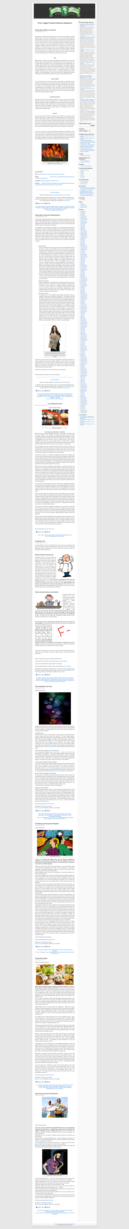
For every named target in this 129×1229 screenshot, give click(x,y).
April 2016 (83, 332)
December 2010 (84, 400)
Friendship (37, 207)
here (39, 663)
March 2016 (83, 333)
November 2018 (84, 296)
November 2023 (84, 246)
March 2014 (83, 355)
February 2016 (84, 334)
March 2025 (83, 229)
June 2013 (83, 366)
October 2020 (83, 281)
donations (45, 395)
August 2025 (83, 223)
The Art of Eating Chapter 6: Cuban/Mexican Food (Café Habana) (87, 141)
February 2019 (84, 293)
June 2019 (83, 288)
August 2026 (83, 211)
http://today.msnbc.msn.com (52, 771)
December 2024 (84, 233)
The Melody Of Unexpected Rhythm (47, 823)
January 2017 (83, 321)
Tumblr (66, 199)
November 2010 (84, 401)
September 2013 (84, 363)
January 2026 (83, 217)
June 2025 (83, 225)
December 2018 (84, 295)
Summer (69, 815)
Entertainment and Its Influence (87, 195)
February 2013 (84, 369)
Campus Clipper (42, 206)
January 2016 (83, 335)
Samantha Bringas (54, 192)
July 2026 (83, 212)
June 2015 (83, 343)
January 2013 (83, 370)
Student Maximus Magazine (55, 209)
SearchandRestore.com (40, 1142)
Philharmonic (41, 815)
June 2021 (83, 272)
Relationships (67, 207)
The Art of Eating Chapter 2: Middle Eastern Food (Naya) (87, 151)
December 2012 (84, 371)
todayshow (58, 816)
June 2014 (83, 353)
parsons (61, 207)
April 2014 (83, 354)
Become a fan (38, 807)
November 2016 (84, 323)
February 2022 (84, 265)
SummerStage (52, 816)
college (48, 206)
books (43, 677)
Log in (82, 203)
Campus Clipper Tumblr (85, 155)
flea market (65, 813)
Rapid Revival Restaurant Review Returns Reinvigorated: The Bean (87, 146)
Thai (66, 1086)
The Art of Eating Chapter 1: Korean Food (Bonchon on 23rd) (87, 143)
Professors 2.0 (40, 541)
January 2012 (83, 385)
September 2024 (84, 237)
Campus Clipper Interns (85, 161)
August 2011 (83, 391)
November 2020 (84, 280)
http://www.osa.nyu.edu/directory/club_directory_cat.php (51, 174)
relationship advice (45, 679)
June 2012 (83, 379)
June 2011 (83, 393)
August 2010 (83, 405)
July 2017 (83, 313)
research (63, 395)
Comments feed (84, 205)
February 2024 (84, 245)
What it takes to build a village (87, 189)
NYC (50, 207)
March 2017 (83, 318)
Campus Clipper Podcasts (87, 22)
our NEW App (43, 806)
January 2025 (83, 232)
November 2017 (84, 308)
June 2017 (83, 314)
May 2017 (83, 316)
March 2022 (83, 264)
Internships (83, 199)
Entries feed (83, 204)
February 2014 (84, 356)
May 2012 (83, 380)
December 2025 (84, 218)
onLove (42, 535)
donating (40, 395)
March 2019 (83, 292)
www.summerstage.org (51, 746)
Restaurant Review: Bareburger (87, 149)
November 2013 (84, 360)
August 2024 (83, 238)
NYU (53, 207)
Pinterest (72, 199)
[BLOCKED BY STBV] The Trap (87, 419)
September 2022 (84, 256)
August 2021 (83, 270)
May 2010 (83, 408)
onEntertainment (45, 817)
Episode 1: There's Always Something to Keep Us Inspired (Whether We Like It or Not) (86, 76)
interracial (46, 949)
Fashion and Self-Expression (86, 194)
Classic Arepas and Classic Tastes (87, 144)
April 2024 (83, 243)
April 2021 (83, 275)
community (60, 393)
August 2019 (83, 286)
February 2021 (84, 277)
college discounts (54, 206)
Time (71, 535)
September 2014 (84, 349)
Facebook (67, 195)
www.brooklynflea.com (43, 801)
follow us (53, 807)
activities (43, 813)
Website (65, 661)
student (53, 535)
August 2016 (83, 327)
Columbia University (69, 206)
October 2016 (83, 324)
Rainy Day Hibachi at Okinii (86, 148)
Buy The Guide (84, 183)
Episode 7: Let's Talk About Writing (88, 111)
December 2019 (84, 285)
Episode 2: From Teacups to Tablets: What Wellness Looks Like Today (87, 37)
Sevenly (49, 369)
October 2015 (83, 338)
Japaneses (55, 1085)
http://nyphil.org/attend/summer (52, 759)
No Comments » (60, 210)
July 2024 (83, 239)
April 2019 (83, 291)
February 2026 (84, 216)
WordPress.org (84, 207)
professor (38, 679)
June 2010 (83, 407)
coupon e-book (66, 200)
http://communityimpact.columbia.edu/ (49, 180)
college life (61, 206)
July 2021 (83, 271)
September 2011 (84, 390)
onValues (56, 207)
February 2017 (84, 319)
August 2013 (83, 364)
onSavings (83, 176)
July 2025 (83, 224)
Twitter (55, 195)
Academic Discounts (50, 939)
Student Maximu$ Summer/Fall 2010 (65, 952)
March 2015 (83, 345)
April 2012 (83, 381)
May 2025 (83, 227)
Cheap (40, 1085)
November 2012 (84, 372)
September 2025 (84, 222)
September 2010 (84, 403)
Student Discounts (55, 661)
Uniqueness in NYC (52, 818)
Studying (70, 680)
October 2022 (83, 255)
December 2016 (84, 322)
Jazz (50, 1210)
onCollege (51, 681)
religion (62, 949)
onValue (82, 177)
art (40, 393)
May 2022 (83, 261)
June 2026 (83, 213)
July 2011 (83, 392)
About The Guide (84, 181)
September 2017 (84, 311)
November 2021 (84, 266)
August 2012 (83, 376)
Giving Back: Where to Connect (45, 30)
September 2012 (84, 375)
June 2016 (83, 329)
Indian (50, 1085)
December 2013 (84, 359)
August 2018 (83, 300)
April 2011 (83, 395)
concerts (58, 813)
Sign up (56, 197)
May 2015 (83, 344)
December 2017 (84, 307)
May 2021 (83, 274)
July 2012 (83, 377)
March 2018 (83, 303)
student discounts (60, 396)
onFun (82, 174)
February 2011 (84, 397)
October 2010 (83, 402)
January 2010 (83, 409)
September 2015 (84, 339)
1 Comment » (62, 681)
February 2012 (84, 384)
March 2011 (83, 396)
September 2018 (84, 298)
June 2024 (83, 240)
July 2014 (83, 351)
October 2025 (83, 221)
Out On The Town (54, 817)
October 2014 (83, 348)
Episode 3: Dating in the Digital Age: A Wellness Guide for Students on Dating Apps (87, 25)
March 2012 (83, 382)
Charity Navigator (49, 285)
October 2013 (83, 361)
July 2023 (83, 250)
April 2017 (83, 317)
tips (73, 680)
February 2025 (84, 230)
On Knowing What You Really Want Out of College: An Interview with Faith (87, 188)
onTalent (57, 1210)
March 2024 (83, 244)
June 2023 (83, 251)
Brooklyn (43, 393)
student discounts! (49, 1200)
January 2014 (83, 358)
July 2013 (83, 365)
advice (40, 677)
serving (45, 396)
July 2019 (83, 287)
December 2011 (84, 386)
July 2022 (83, 259)
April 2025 (83, 228)
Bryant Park (53, 813)
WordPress (72, 1224)
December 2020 (84, 279)
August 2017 (83, 312)
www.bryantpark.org (40, 785)
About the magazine (85, 169)
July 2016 (83, 328)
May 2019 (83, 290)
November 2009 (84, 411)
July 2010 (83, 406)
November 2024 (84, 234)
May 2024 (83, 242)
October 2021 (83, 267)
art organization (45, 1210)
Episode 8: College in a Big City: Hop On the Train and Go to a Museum (88, 100)
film (62, 813)
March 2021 (83, 276)
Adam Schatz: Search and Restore (46, 1093)
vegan (69, 1086)
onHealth (55, 1087)
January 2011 (83, 398)
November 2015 (84, 337)
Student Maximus (45, 680)
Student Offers (45, 661)
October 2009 (83, 412)
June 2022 (83, 260)
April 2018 (83, 302)
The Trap (82, 420)
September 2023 (84, 249)
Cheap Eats (46, 1085)
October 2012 (83, 374)
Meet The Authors (84, 182)
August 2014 (83, 350)
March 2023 (83, 253)
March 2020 (83, 282)
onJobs (56, 681)
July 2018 (83, 301)
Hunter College (44, 207)
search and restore (64, 1210)
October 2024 (83, 235)
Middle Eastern (66, 1085)
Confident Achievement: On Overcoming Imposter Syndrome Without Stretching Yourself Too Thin (87, 192)
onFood (40, 1086)
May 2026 (83, 214)
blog (60, 658)
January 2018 (83, 306)
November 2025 (84, 219)
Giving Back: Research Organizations (47, 215)
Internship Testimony (85, 160)
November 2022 (84, 254)
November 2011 (84, 387)
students (64, 209)
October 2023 (83, 248)
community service (68, 393)
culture (41, 949)
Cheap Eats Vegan (41, 958)
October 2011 (83, 388)
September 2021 (84, 269)
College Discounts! (49, 529)
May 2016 (83, 330)
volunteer (57, 397)
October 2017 (83, 309)
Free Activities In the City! (43, 686)
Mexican (60, 1085)
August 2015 (83, 340)
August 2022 (83, 258)
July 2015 (83, 342)
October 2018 (83, 297)
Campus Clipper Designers (86, 165)
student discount (51, 396)
